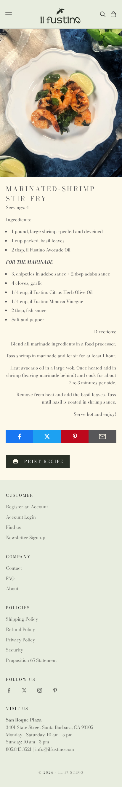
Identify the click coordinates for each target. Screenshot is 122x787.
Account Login (21, 517)
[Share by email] (102, 436)
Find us (13, 527)
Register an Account (27, 506)
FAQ (10, 578)
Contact (14, 568)
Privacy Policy (20, 639)
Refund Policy (20, 629)
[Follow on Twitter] (24, 690)
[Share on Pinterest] (75, 436)
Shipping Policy (22, 619)
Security (14, 649)
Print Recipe (44, 461)
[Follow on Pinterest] (55, 690)
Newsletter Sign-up (25, 537)
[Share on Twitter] (47, 436)
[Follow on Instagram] (40, 690)
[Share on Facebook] (19, 436)
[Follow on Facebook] (9, 690)
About (12, 588)
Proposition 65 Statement (31, 660)
